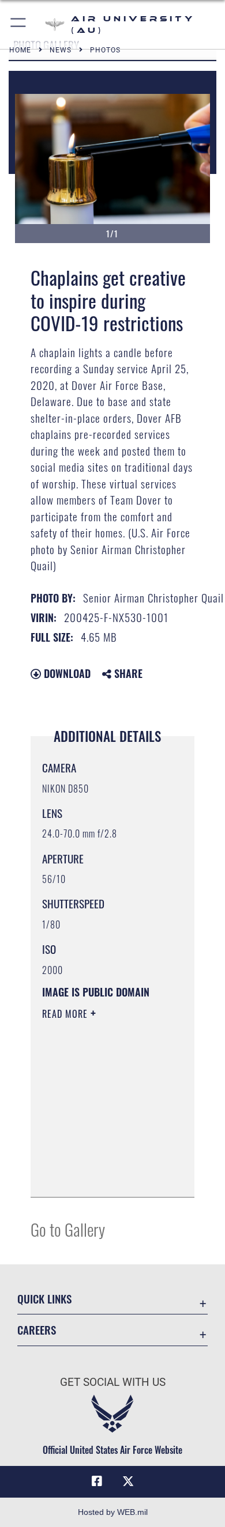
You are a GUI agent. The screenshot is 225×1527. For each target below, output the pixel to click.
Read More (66, 1014)
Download (66, 673)
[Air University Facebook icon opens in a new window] (97, 1481)
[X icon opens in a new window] (128, 1481)
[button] (19, 24)
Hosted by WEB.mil (113, 1512)
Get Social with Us (113, 1382)
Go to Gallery (68, 1229)
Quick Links (44, 1298)
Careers (36, 1329)
